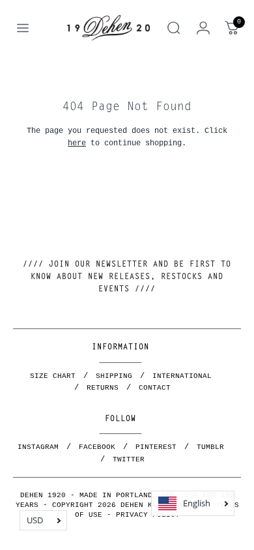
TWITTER (129, 459)
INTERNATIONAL (182, 376)
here (77, 143)
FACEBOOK (97, 447)
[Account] (203, 28)
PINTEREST (155, 447)
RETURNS (103, 388)
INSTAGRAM (38, 447)
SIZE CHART (53, 376)
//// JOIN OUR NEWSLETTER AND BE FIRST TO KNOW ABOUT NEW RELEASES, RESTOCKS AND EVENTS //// (127, 277)
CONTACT (155, 388)
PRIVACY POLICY (148, 515)
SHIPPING (114, 376)
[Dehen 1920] (108, 28)
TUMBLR (210, 447)
